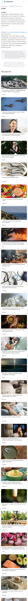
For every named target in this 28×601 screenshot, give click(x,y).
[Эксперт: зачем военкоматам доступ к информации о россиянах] (14, 390)
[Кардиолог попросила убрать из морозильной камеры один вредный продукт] (14, 434)
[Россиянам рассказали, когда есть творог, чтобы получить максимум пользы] (14, 303)
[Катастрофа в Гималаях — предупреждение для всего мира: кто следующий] (14, 86)
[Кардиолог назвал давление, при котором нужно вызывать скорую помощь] (14, 347)
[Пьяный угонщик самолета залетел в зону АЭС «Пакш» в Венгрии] (14, 107)
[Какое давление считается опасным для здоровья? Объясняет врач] (14, 281)
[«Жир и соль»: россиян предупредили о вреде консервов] (14, 456)
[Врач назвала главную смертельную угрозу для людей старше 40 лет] (14, 564)
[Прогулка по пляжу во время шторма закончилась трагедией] (14, 368)
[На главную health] (9, 1)
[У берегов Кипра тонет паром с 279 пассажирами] (14, 216)
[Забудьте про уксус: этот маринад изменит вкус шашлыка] (14, 260)
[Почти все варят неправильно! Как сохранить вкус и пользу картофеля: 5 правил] (14, 477)
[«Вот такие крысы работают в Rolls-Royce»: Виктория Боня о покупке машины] (14, 129)
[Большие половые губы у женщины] (14, 412)
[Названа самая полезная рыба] (14, 173)
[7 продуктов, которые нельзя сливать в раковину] (14, 586)
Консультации (4, 6)
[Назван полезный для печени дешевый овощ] (14, 194)
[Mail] (4, 1)
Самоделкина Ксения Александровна (17, 32)
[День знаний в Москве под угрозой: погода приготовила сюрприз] (14, 151)
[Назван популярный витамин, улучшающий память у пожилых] (14, 521)
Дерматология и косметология (16, 6)
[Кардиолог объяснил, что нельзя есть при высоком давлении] (14, 325)
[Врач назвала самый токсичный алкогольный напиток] (14, 499)
